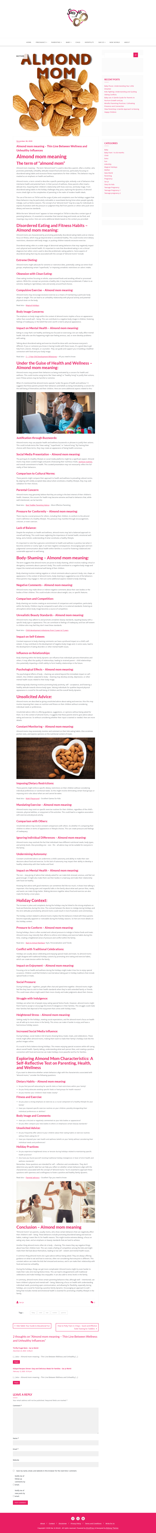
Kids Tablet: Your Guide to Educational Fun (33, 1326)
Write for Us (110, 1523)
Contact (52, 1523)
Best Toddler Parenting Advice (37, 505)
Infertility (107, 164)
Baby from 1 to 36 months (114, 153)
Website (16, 1460)
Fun (105, 161)
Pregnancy (108, 179)
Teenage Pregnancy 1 (112, 190)
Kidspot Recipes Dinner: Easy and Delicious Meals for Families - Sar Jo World (42, 1368)
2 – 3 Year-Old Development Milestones (41, 356)
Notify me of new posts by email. (20, 1493)
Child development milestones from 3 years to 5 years (47, 630)
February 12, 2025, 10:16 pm (22, 1371)
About (42, 1523)
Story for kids (109, 184)
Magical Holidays (32, 305)
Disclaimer (63, 1523)
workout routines (85, 461)
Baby (33, 1313)
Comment (17, 1405)
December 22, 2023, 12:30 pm (23, 1351)
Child (106, 155)
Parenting (108, 176)
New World (108, 173)
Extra (106, 158)
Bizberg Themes (112, 1528)
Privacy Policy (76, 1523)
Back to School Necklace (35, 943)
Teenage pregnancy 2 (112, 193)
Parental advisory (33, 1177)
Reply (16, 1362)
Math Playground (32, 798)
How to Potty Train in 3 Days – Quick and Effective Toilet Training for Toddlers (77, 1327)
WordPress (90, 1528)
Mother (107, 170)
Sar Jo (21, 1302)
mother (54, 1313)
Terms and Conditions (93, 1523)
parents (63, 1313)
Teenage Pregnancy (111, 187)
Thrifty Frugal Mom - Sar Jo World (25, 1348)
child (40, 1313)
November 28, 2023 (24, 141)
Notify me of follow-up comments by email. (20, 1480)
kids (47, 1313)
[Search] (135, 55)
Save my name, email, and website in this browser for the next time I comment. (46, 1471)
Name (16, 1438)
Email (16, 1449)
